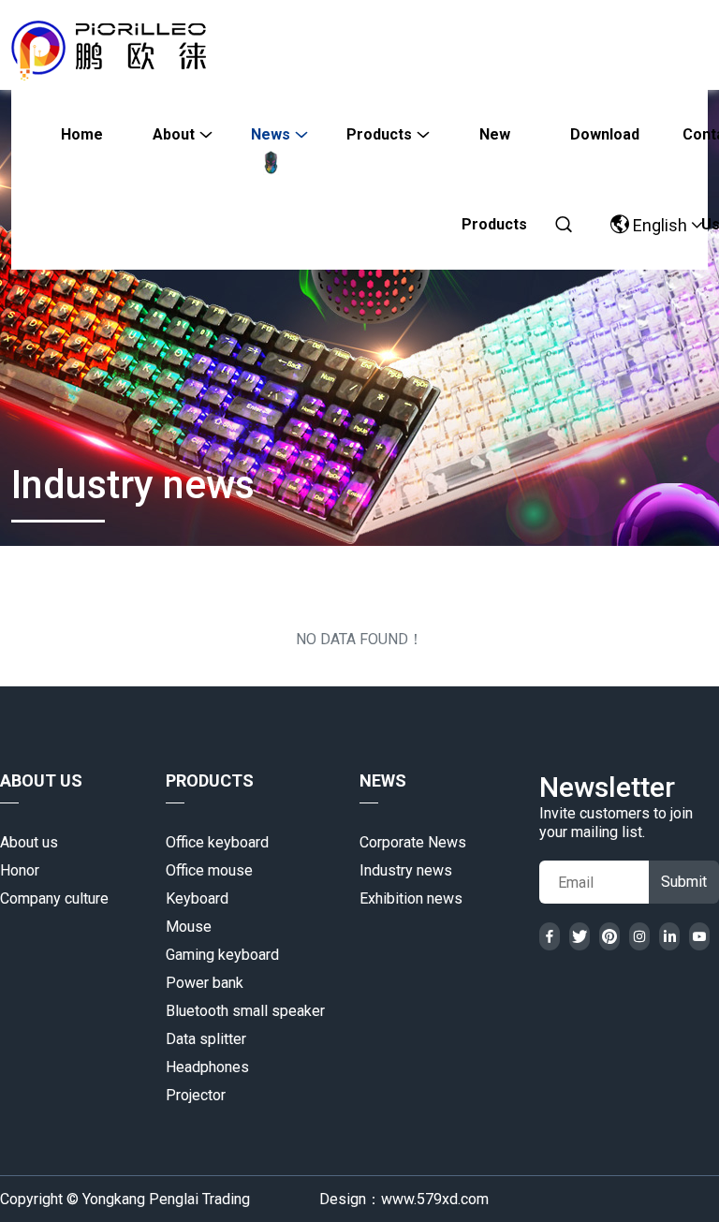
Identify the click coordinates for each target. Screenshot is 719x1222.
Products (379, 134)
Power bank (204, 983)
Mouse (189, 926)
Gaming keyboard (222, 955)
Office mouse (209, 870)
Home (82, 134)
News (270, 134)
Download (604, 134)
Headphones (207, 1067)
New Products (494, 152)
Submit (684, 882)
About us (29, 842)
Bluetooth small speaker (245, 1011)
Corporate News (413, 842)
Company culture (54, 898)
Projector (196, 1095)
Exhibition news (411, 898)
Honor (19, 870)
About (174, 134)
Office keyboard (217, 842)
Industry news (406, 870)
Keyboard (197, 898)
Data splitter (206, 1039)
